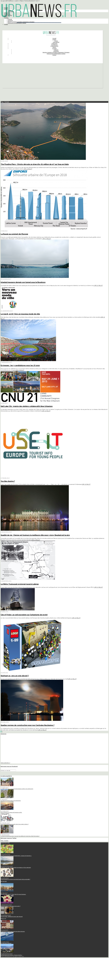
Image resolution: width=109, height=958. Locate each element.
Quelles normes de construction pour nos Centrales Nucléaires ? (27, 725)
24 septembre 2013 (7, 311)
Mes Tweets (4, 840)
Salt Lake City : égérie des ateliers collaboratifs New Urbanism (27, 406)
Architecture (7, 14)
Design (6, 16)
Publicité (9, 19)
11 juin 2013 (4, 403)
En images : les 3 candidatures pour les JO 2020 (20, 365)
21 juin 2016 (4, 161)
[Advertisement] (52, 76)
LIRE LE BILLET (28, 169)
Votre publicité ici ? (5, 762)
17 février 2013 (5, 478)
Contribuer (10, 20)
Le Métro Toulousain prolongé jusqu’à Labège (20, 584)
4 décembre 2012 (6, 532)
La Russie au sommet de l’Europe (14, 234)
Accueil (6, 7)
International (10, 11)
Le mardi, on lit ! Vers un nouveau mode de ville (20, 314)
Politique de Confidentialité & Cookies (16, 23)
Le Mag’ (6, 9)
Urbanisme (7, 12)
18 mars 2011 (5, 722)
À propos (6, 18)
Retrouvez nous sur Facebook (9, 766)
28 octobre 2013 (6, 279)
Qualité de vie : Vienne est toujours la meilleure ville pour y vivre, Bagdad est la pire (35, 535)
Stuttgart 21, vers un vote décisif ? (15, 676)
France (9, 10)
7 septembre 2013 (6, 362)
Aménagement (8, 15)
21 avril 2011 (4, 672)
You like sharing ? (8, 481)
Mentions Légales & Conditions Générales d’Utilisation (20, 21)
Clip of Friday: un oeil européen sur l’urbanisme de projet (24, 615)
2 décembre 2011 (6, 581)
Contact (6, 24)
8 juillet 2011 (4, 611)
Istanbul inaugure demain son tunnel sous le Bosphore (23, 282)
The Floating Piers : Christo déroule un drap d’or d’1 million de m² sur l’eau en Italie (35, 164)
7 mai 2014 (4, 231)
